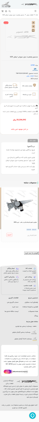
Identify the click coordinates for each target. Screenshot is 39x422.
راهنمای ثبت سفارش (31, 302)
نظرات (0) (33, 141)
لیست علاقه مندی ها (11, 311)
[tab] (33, 140)
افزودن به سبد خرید (31, 253)
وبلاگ (36, 316)
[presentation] (21, 244)
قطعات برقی (30, 15)
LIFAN (33, 65)
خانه (36, 15)
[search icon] (10, 11)
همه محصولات (33, 311)
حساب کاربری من (12, 302)
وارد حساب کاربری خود (13, 167)
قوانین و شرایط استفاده (30, 307)
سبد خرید (15, 307)
